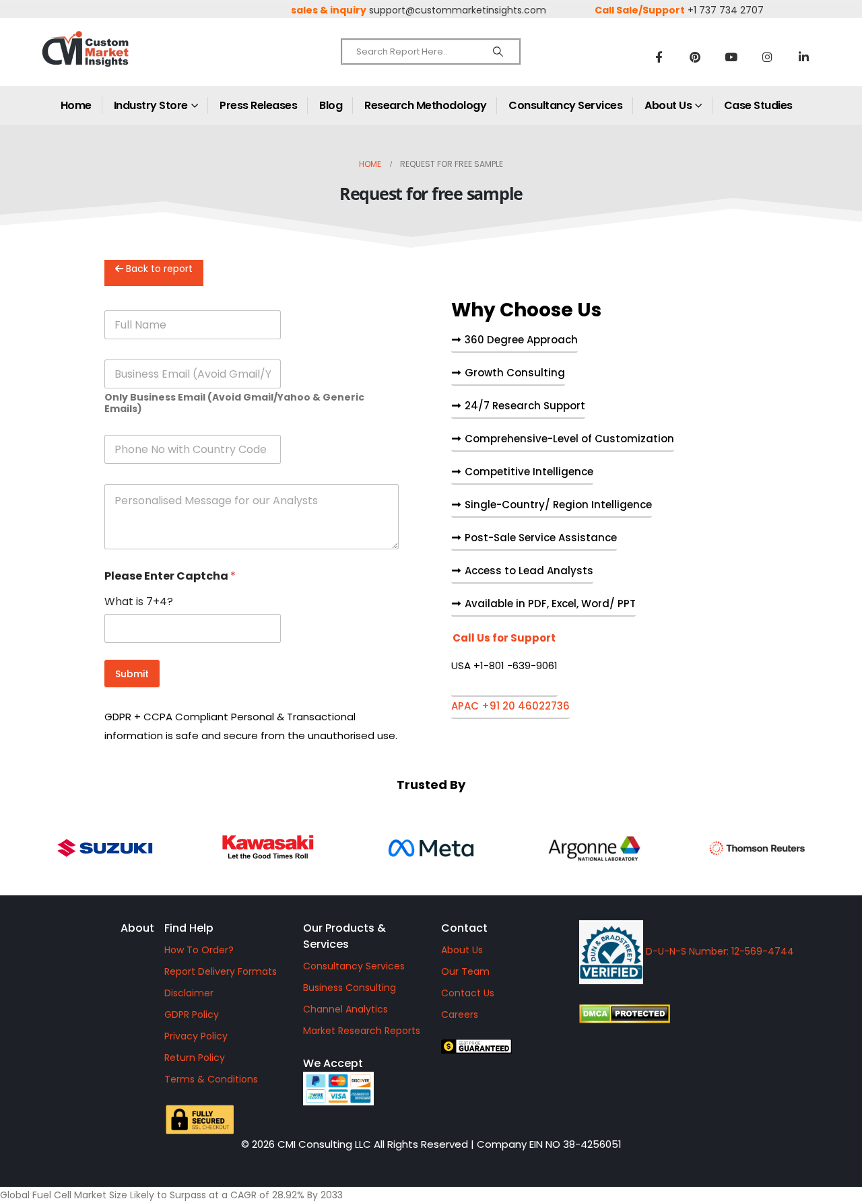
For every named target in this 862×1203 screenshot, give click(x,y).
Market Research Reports (361, 1030)
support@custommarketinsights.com (457, 10)
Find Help (188, 928)
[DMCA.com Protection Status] (707, 1013)
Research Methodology (425, 105)
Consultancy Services (565, 105)
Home (76, 105)
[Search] (498, 51)
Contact (464, 928)
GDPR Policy (191, 1014)
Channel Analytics (345, 1009)
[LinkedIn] (804, 56)
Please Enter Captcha (170, 576)
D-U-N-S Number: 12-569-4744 (718, 951)
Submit (132, 674)
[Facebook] (658, 56)
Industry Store (151, 105)
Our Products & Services (344, 936)
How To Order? (199, 950)
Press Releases (258, 105)
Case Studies (758, 105)
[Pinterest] (695, 56)
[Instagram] (768, 56)
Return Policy (194, 1057)
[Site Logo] (114, 60)
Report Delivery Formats (220, 971)
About (137, 928)
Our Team (465, 971)
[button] (504, 665)
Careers (459, 1014)
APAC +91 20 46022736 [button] (510, 707)
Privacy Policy (196, 1036)
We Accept (333, 1063)
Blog (330, 105)
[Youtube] (731, 56)
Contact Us (467, 993)
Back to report (158, 268)
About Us (668, 105)
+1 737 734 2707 (726, 10)
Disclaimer (188, 993)
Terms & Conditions (211, 1079)
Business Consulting (349, 987)
